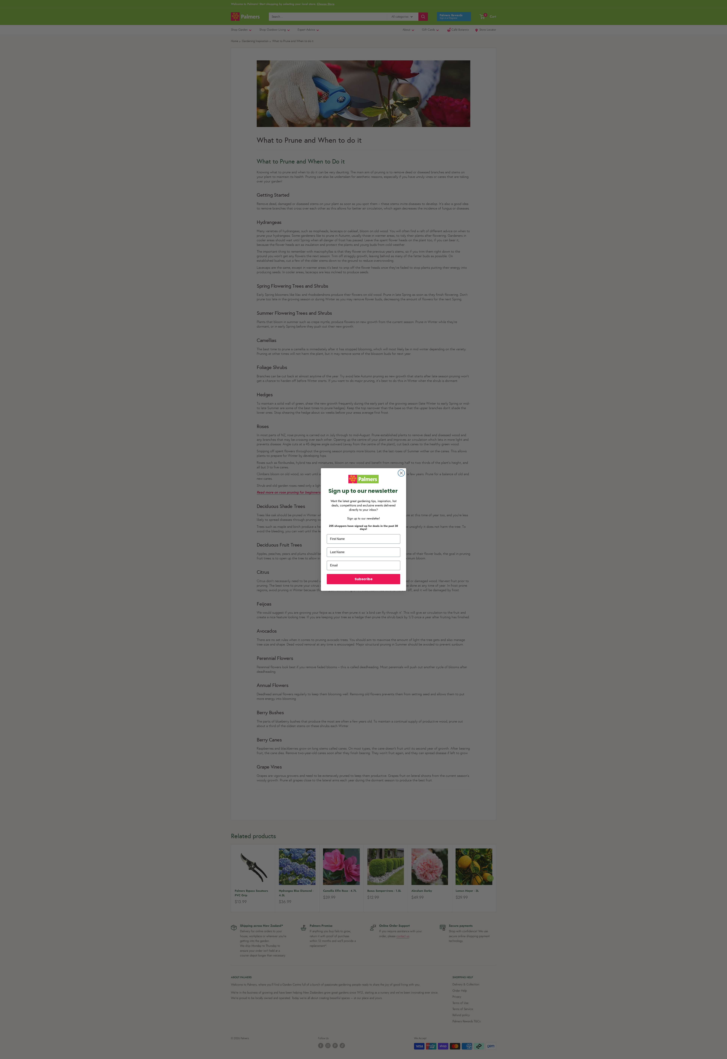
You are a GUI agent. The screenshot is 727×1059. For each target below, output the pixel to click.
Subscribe (364, 579)
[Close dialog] (401, 473)
